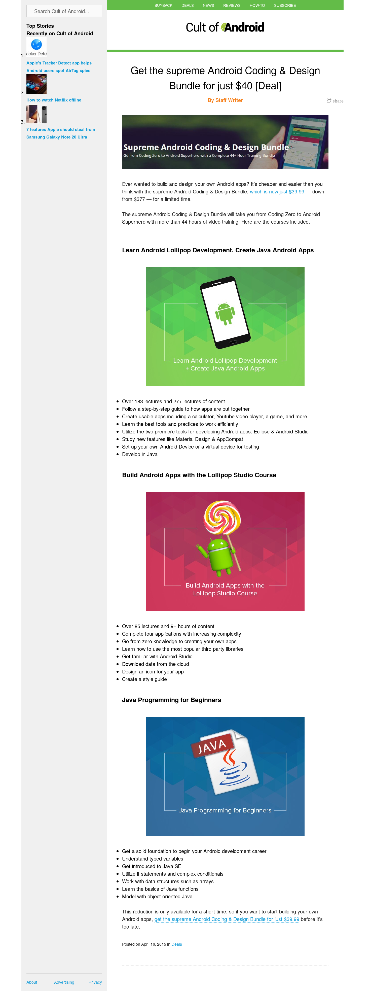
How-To (257, 5)
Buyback (163, 5)
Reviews (232, 5)
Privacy (95, 982)
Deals (187, 5)
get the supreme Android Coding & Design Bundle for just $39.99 (227, 918)
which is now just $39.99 (277, 191)
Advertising (64, 982)
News (208, 5)
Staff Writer (229, 100)
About (31, 982)
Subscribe (285, 5)
